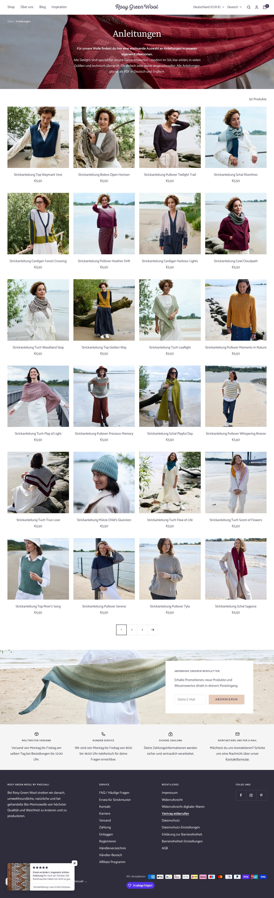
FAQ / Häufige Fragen (114, 793)
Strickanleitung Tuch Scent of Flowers (236, 520)
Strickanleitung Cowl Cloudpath (236, 261)
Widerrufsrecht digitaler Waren (183, 807)
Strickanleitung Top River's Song (38, 606)
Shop (11, 7)
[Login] (256, 7)
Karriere (104, 813)
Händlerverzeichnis (112, 848)
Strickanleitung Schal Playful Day (170, 433)
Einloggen (106, 834)
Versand (105, 820)
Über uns (27, 7)
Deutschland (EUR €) (207, 7)
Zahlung (105, 827)
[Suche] (249, 7)
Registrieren (107, 841)
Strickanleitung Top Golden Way (104, 347)
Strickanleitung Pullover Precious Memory (104, 433)
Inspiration (59, 7)
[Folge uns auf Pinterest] (261, 795)
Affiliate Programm (112, 862)
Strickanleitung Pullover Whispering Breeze (236, 433)
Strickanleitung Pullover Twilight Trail (170, 174)
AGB (165, 848)
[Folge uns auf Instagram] (251, 795)
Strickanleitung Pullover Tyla (170, 606)
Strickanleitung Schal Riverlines (236, 174)
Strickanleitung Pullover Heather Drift (104, 261)
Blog (42, 7)
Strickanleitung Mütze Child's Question (104, 520)
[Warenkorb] (265, 7)
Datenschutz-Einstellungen (181, 827)
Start (10, 21)
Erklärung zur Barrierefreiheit (182, 834)
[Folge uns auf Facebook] (241, 795)
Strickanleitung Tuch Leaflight (170, 347)
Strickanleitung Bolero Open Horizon (104, 174)
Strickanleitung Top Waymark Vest (38, 174)
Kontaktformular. (238, 759)
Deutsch (232, 7)
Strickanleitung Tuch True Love (38, 520)
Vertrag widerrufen (175, 813)
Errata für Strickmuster (115, 800)
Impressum (170, 793)
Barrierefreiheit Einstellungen (182, 841)
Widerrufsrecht (172, 800)
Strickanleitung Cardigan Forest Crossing (38, 261)
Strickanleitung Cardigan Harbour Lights (170, 261)
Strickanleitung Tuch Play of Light (38, 433)
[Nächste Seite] (152, 630)
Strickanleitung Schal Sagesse (235, 606)
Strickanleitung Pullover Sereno (104, 606)
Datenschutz (171, 820)
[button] (74, 863)
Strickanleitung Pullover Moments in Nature (236, 347)
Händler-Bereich (110, 855)
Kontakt (105, 807)
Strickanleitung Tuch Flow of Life (170, 520)
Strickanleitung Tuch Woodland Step (38, 347)
